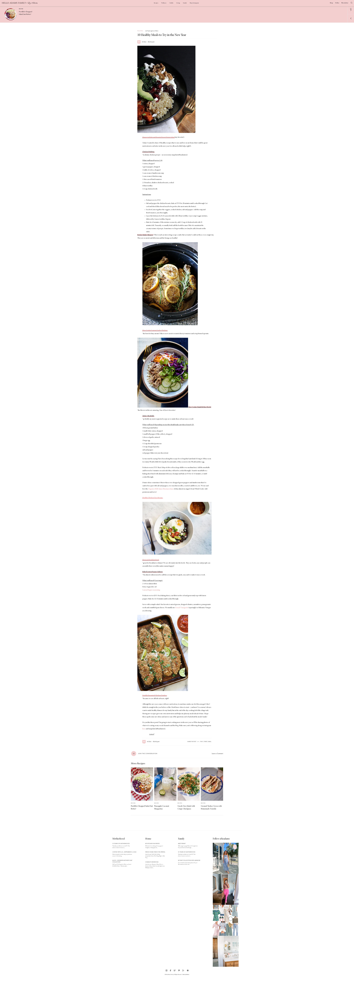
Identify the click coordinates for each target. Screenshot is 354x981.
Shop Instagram (194, 3)
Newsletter (344, 3)
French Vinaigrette (181, 608)
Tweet (205, 741)
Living (178, 3)
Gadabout (187, 974)
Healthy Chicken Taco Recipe (152, 498)
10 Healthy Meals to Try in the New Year (161, 35)
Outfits (171, 3)
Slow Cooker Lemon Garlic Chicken (154, 330)
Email (209, 741)
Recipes (156, 3)
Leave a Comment (217, 753)
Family (185, 3)
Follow (337, 3)
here (144, 729)
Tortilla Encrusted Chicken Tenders (154, 695)
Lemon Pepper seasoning (151, 590)
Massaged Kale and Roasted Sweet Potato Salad (158, 137)
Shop (331, 3)
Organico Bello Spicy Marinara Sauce (161, 489)
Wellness (163, 3)
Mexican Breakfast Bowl (150, 560)
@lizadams (225, 839)
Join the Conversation (145, 753)
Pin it (201, 741)
